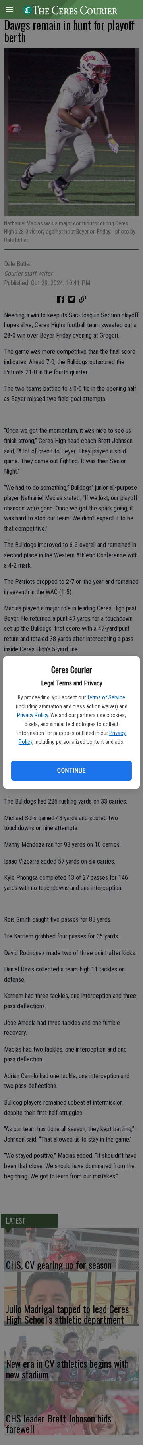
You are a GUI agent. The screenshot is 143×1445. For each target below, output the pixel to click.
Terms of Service (106, 697)
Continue (71, 770)
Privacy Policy (32, 715)
